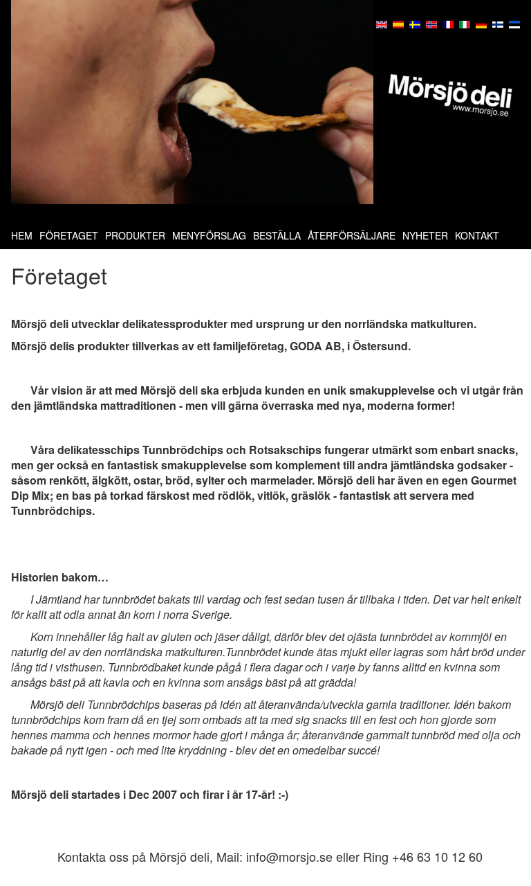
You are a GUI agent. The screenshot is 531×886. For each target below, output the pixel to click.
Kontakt (477, 235)
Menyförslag (209, 235)
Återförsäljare (351, 235)
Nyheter (425, 235)
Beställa (277, 235)
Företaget (68, 235)
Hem (21, 235)
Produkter (135, 235)
